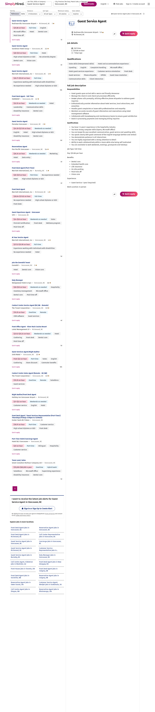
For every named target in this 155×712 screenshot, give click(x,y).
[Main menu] (148, 4)
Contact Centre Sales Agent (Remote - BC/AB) (29, 373)
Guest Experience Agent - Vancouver (26, 212)
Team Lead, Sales (19, 460)
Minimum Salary (63, 11)
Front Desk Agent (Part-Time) (23, 168)
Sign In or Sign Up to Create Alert (38, 508)
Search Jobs (89, 4)
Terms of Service (50, 513)
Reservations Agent (19, 147)
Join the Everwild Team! (21, 263)
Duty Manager (17, 280)
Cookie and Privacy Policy (23, 515)
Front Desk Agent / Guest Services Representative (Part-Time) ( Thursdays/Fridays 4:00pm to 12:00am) (36, 417)
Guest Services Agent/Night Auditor (26, 352)
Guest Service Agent (19, 21)
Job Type (45, 11)
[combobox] (39, 4)
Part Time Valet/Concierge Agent (25, 439)
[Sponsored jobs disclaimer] (143, 14)
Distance (30, 11)
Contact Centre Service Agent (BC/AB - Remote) (30, 305)
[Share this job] (114, 34)
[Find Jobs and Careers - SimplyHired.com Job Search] (14, 4)
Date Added (76, 11)
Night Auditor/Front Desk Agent (24, 395)
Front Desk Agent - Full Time (23, 96)
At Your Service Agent (20, 237)
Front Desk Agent (18, 189)
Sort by (12, 11)
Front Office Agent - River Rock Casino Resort (29, 327)
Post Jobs (119, 4)
